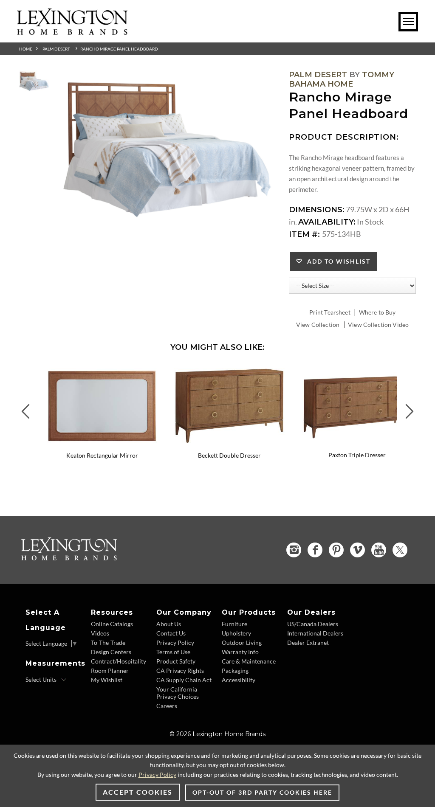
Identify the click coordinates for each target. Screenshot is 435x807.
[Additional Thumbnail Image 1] (34, 81)
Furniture (234, 623)
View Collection (317, 324)
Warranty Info (240, 651)
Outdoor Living (242, 642)
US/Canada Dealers (312, 623)
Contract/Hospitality (118, 661)
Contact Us (171, 633)
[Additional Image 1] (167, 149)
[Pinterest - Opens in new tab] (336, 550)
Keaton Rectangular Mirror (102, 455)
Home (25, 48)
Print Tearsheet (329, 312)
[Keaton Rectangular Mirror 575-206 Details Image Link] (102, 444)
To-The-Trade (108, 642)
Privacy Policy (175, 642)
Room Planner (110, 670)
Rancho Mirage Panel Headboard (119, 48)
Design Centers (111, 651)
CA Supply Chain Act (184, 679)
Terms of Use (173, 651)
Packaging (235, 670)
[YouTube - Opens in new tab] (378, 550)
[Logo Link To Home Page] (72, 32)
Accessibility (238, 679)
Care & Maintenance (249, 661)
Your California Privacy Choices (177, 693)
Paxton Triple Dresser (357, 454)
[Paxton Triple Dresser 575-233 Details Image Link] (357, 443)
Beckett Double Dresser (229, 455)
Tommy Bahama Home (341, 79)
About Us (168, 623)
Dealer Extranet (308, 642)
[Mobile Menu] (408, 21)
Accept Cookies (137, 792)
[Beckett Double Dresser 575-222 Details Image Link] (229, 444)
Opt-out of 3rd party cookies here (262, 792)
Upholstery (236, 633)
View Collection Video (378, 324)
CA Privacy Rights (180, 670)
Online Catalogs (112, 623)
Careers (166, 705)
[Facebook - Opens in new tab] (315, 550)
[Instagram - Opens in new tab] (293, 550)
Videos (100, 633)
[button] (159, 370)
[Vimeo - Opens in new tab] (357, 550)
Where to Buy (377, 312)
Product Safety (175, 661)
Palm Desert (56, 48)
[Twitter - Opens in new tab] (400, 550)
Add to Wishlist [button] (336, 261)
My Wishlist (106, 679)
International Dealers (315, 633)
